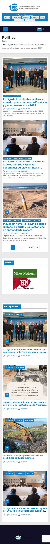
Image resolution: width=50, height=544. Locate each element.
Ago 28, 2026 (12, 171)
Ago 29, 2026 (12, 109)
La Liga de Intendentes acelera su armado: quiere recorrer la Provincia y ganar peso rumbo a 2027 (25, 102)
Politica (17, 96)
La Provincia (18, 158)
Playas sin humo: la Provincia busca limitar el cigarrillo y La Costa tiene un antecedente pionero (24, 227)
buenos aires (16, 17)
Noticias (23, 409)
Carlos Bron (25, 109)
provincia (26, 17)
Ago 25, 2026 (12, 233)
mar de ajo (34, 17)
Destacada (7, 96)
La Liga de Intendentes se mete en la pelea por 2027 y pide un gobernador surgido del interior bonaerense (24, 166)
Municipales (20, 367)
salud (42, 17)
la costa (7, 17)
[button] (44, 29)
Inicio (4, 41)
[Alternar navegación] (39, 29)
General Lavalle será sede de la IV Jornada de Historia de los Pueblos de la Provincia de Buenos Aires (24, 405)
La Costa (17, 220)
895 (31, 247)
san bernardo (18, 20)
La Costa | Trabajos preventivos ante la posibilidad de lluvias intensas (23, 456)
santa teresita (30, 20)
